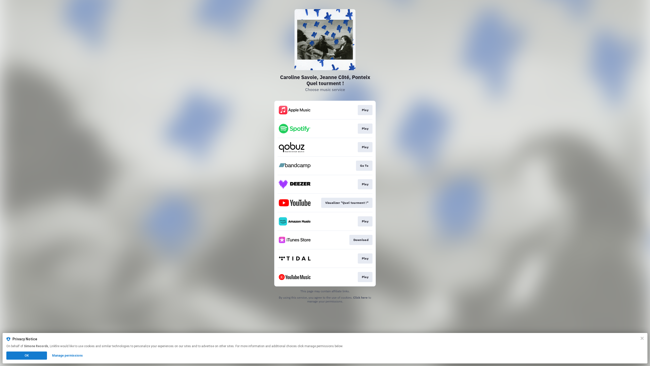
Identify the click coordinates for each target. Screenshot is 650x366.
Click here (360, 297)
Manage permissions (67, 355)
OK (27, 355)
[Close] (642, 338)
